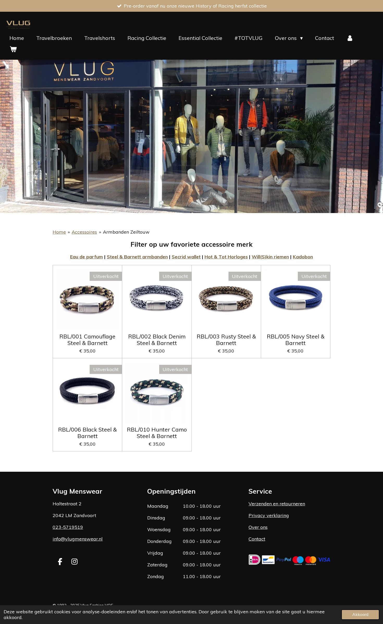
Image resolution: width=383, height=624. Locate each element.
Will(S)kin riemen (270, 257)
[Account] (350, 38)
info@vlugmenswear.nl (78, 539)
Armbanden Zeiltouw (126, 232)
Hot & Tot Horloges (226, 257)
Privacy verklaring (269, 515)
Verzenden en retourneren (277, 504)
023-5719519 (68, 527)
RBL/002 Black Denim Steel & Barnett (157, 339)
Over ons (258, 527)
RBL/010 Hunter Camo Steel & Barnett (157, 432)
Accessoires (84, 232)
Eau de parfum (86, 257)
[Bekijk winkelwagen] (13, 49)
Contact (257, 539)
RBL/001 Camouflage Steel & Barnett (87, 339)
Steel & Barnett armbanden (137, 257)
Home (59, 232)
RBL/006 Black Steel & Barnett (87, 432)
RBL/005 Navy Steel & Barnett (295, 339)
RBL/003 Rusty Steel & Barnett (226, 339)
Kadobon (303, 257)
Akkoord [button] (360, 614)
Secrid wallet (186, 257)
